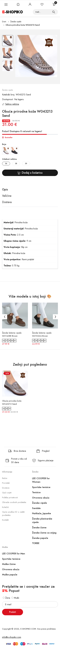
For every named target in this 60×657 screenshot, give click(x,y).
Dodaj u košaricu (32, 173)
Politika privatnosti (10, 497)
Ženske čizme (39, 527)
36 (6, 163)
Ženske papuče (40, 538)
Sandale (36, 508)
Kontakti (5, 519)
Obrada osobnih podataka (14, 502)
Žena (7, 597)
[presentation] (4, 316)
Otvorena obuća (40, 497)
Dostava (5, 487)
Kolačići (5, 507)
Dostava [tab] (7, 202)
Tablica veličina (12, 104)
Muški (16, 597)
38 (16, 163)
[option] (7, 41)
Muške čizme (9, 564)
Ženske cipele (15, 21)
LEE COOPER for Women (41, 480)
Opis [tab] (5, 189)
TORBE (35, 543)
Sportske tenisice (41, 487)
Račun (4, 478)
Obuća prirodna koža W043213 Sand (23, 25)
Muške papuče (9, 574)
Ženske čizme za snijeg (44, 532)
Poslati (12, 612)
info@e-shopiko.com (11, 637)
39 (26, 163)
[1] (53, 12)
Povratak (6, 482)
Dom (4, 21)
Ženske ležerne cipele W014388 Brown (11, 334)
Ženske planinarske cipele (42, 520)
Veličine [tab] (6, 196)
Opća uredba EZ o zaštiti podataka (13, 513)
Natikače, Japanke (41, 513)
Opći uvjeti (6, 492)
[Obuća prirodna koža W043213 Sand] (36, 56)
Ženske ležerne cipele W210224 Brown (41, 334)
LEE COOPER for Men (13, 553)
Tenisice (36, 492)
